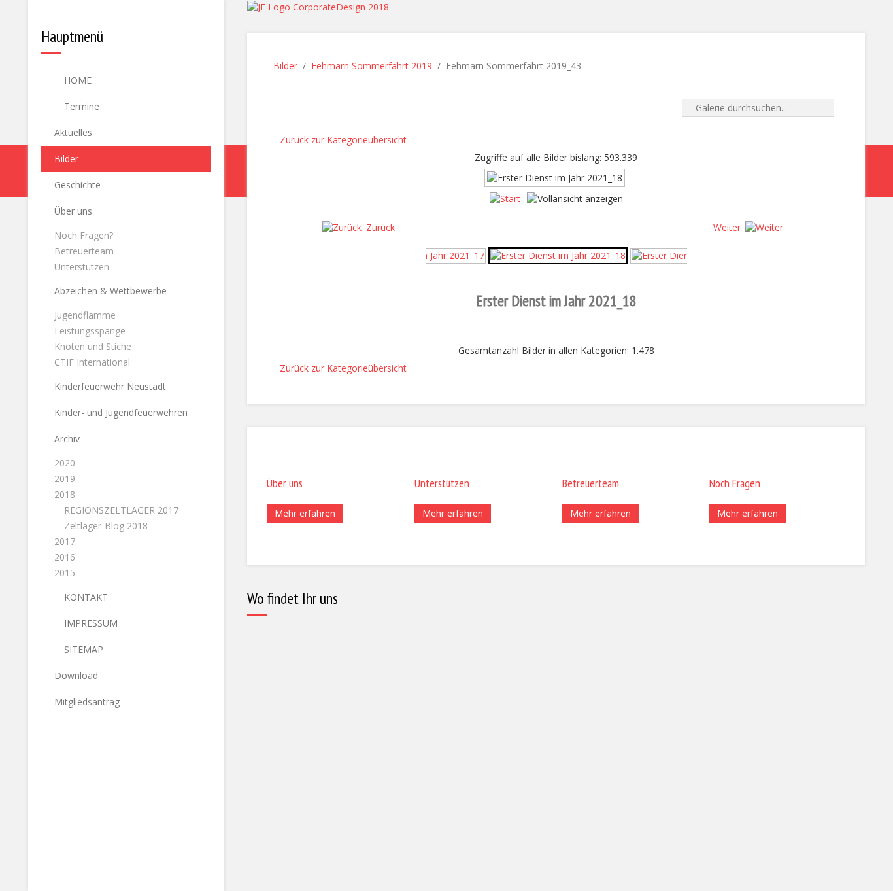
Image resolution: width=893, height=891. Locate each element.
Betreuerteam (84, 251)
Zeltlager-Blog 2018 (106, 525)
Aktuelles (73, 132)
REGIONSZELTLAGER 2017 (121, 510)
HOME (76, 80)
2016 (64, 557)
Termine (80, 106)
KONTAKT (84, 597)
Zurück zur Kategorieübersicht (343, 139)
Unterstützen (81, 266)
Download (76, 675)
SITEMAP (82, 649)
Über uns (73, 211)
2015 (64, 573)
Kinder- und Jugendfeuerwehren (121, 412)
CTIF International (92, 362)
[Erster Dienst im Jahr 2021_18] (558, 255)
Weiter (727, 227)
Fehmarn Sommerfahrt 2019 (371, 66)
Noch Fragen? (83, 235)
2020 (64, 463)
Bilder (66, 158)
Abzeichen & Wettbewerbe (110, 291)
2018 (64, 494)
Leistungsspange (90, 330)
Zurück (380, 227)
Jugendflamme (85, 315)
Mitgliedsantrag (87, 701)
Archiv (67, 438)
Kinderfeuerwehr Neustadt (110, 386)
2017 (64, 541)
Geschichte (77, 185)
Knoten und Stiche (92, 346)
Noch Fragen (734, 483)
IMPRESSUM (89, 623)
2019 (64, 478)
